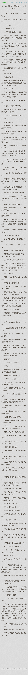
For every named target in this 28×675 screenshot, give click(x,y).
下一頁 (25, 668)
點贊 (8, 668)
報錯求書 (20, 2)
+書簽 (19, 668)
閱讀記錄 (25, 2)
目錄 (14, 668)
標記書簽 (12, 2)
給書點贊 (16, 2)
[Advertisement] (14, 652)
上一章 (2, 668)
